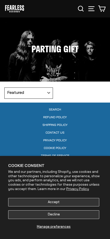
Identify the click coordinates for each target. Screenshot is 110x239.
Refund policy (55, 117)
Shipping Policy (55, 125)
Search (55, 109)
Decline (54, 214)
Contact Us (55, 132)
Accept (54, 202)
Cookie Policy (55, 148)
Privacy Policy (77, 189)
